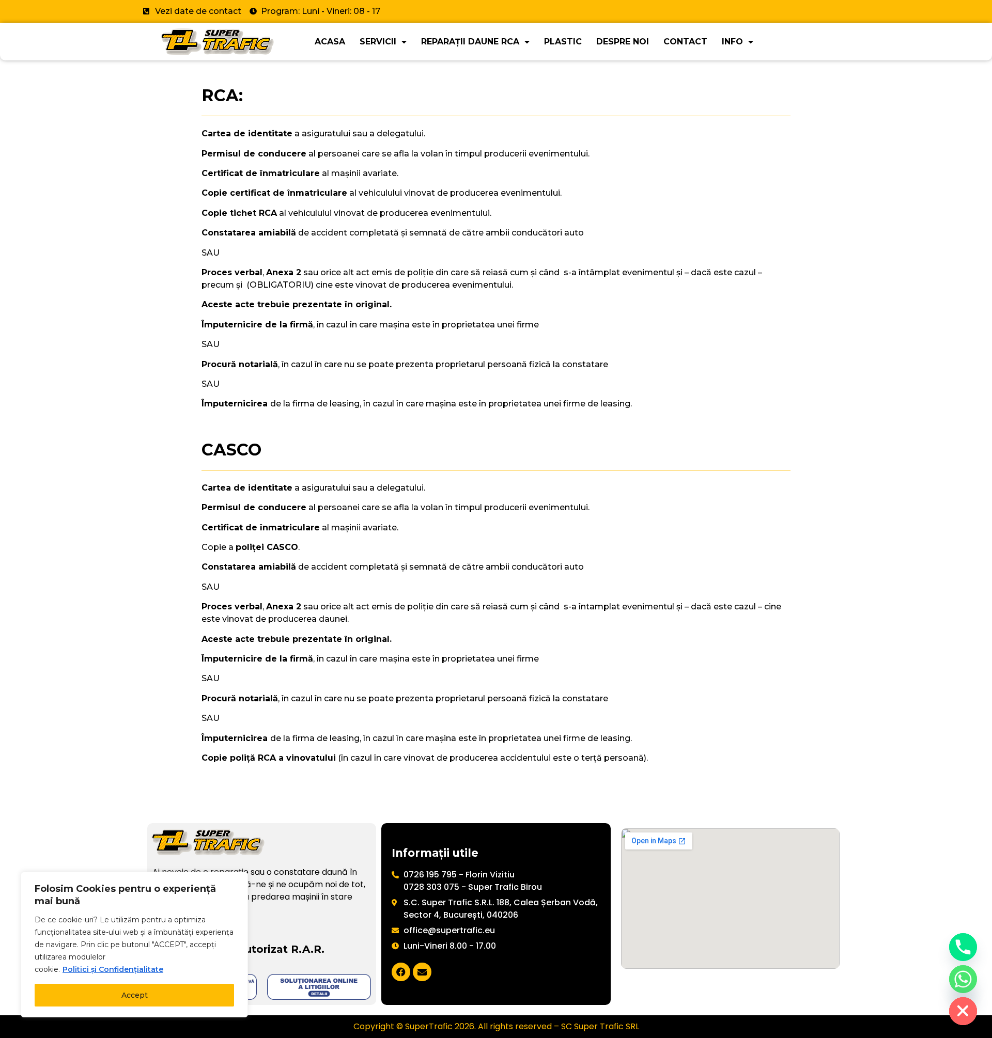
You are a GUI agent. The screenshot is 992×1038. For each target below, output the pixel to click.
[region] (134, 944)
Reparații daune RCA (470, 41)
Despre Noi (622, 41)
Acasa (330, 41)
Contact (685, 41)
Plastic (563, 41)
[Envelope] (422, 972)
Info (732, 41)
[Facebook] (401, 972)
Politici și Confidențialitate (113, 969)
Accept (134, 995)
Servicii (378, 41)
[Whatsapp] (963, 979)
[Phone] (963, 947)
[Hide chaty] (963, 1011)
